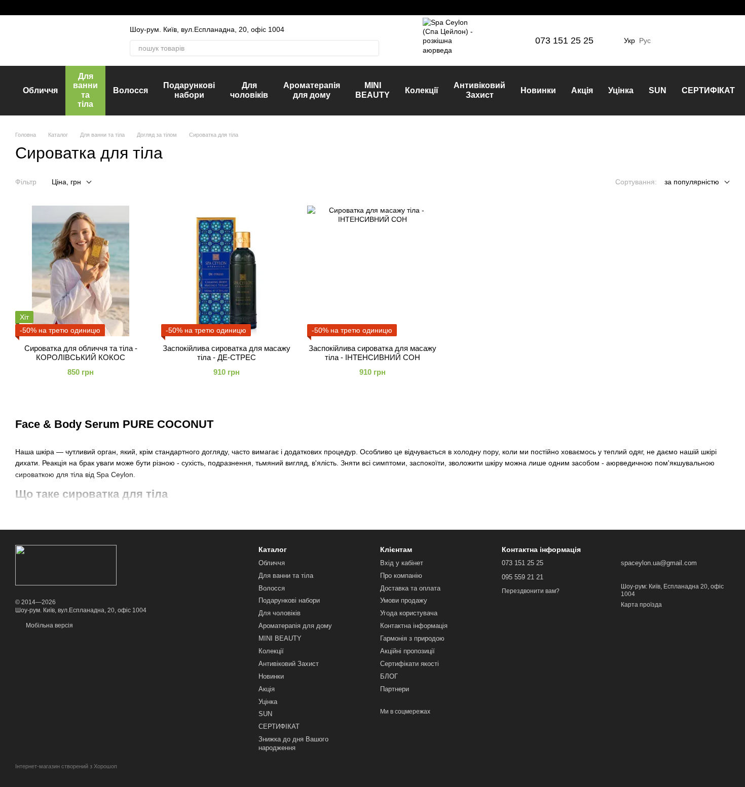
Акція (582, 90)
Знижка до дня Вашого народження (293, 743)
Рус (645, 40)
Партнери (394, 689)
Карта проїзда (641, 604)
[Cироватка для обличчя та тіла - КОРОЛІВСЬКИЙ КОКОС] (80, 271)
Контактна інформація (414, 625)
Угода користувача (408, 613)
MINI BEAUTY (372, 90)
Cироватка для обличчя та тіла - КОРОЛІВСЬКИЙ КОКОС (80, 353)
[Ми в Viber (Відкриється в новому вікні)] (56, 8)
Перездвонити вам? (531, 591)
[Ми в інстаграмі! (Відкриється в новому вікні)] (31, 8)
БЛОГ (389, 676)
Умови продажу (403, 600)
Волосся (130, 90)
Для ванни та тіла (85, 90)
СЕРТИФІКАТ (708, 90)
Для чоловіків (249, 90)
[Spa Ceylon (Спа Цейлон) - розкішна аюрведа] (66, 564)
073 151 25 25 (564, 40)
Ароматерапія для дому (311, 90)
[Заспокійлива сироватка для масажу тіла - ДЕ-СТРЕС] (226, 271)
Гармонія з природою (412, 638)
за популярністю (691, 182)
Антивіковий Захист (479, 90)
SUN (657, 90)
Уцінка (621, 90)
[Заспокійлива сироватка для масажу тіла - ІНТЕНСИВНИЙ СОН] (372, 271)
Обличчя (40, 90)
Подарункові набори (189, 90)
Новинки (538, 90)
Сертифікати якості (409, 663)
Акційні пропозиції (407, 651)
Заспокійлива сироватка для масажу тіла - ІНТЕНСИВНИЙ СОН (372, 353)
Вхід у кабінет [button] (401, 563)
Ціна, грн (66, 182)
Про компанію (401, 575)
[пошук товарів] (371, 48)
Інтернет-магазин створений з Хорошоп (66, 766)
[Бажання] (669, 40)
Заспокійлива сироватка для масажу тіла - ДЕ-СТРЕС (226, 353)
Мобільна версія (48, 625)
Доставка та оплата (410, 588)
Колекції (421, 90)
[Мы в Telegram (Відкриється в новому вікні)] (44, 8)
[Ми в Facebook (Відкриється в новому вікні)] (19, 8)
